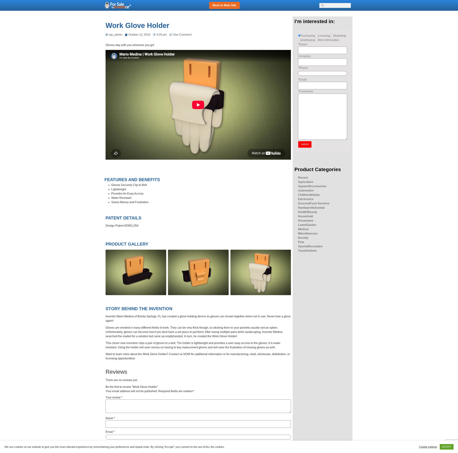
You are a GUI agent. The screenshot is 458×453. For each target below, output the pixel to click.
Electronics (305, 199)
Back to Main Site (224, 5)
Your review (114, 397)
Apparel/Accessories (312, 186)
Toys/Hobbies (307, 250)
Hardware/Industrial (311, 207)
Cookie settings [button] (428, 446)
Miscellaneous (308, 233)
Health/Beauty (307, 212)
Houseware (305, 220)
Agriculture (305, 181)
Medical (303, 229)
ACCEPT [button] (446, 446)
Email (110, 431)
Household (305, 216)
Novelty (303, 237)
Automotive (306, 190)
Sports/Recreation (310, 246)
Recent (303, 177)
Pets (301, 242)
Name (110, 418)
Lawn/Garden (307, 224)
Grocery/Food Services (313, 203)
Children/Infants (309, 194)
